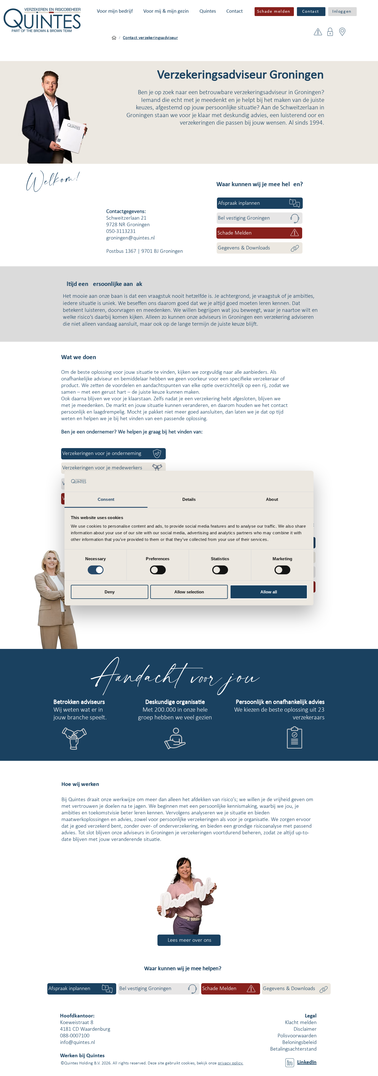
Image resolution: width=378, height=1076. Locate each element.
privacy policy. (230, 1063)
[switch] (158, 569)
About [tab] (272, 499)
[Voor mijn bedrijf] (114, 38)
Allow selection (189, 592)
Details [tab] (189, 499)
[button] (115, 11)
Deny (110, 592)
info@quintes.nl (77, 1042)
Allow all (268, 592)
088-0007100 (74, 1036)
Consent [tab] (106, 499)
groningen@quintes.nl (130, 238)
